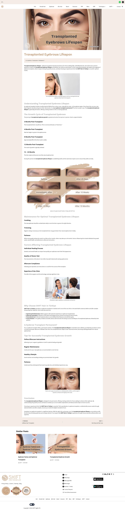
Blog (20, 483)
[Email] (123, 2)
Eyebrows (51, 6)
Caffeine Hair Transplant (28, 422)
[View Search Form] (123, 6)
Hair (35, 6)
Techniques (78, 499)
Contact (119, 6)
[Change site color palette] (32, 504)
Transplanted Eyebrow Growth (60, 457)
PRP (82, 6)
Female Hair (43, 6)
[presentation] (30, 444)
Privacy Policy (5, 483)
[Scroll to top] (121, 504)
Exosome (75, 6)
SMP (94, 6)
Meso (88, 6)
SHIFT (20, 462)
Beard (67, 6)
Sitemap (16, 483)
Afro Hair (60, 6)
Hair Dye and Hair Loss (97, 422)
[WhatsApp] (120, 2)
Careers (11, 483)
